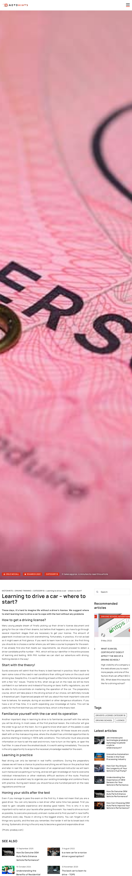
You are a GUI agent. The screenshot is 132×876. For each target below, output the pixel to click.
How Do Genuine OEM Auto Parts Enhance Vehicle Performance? (27, 856)
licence (120, 720)
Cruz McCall (12, 574)
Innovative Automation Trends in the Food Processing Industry (117, 757)
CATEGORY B (52, 574)
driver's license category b (110, 715)
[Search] (97, 592)
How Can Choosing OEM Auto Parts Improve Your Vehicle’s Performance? (118, 805)
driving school (104, 720)
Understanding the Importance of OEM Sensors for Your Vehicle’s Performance (117, 781)
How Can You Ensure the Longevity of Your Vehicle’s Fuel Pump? (116, 768)
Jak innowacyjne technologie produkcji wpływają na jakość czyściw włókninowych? (117, 742)
